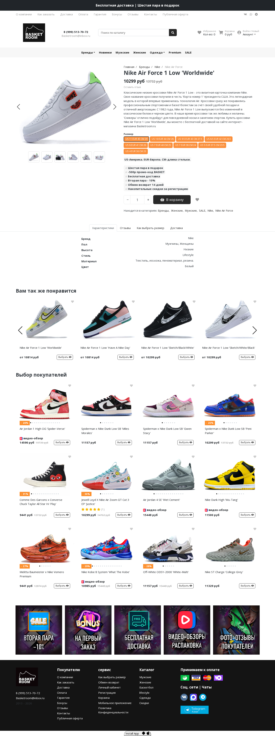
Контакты (150, 14)
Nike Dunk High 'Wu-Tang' (221, 500)
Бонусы (117, 14)
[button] (18, 107)
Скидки (144, 703)
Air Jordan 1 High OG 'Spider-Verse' (42, 428)
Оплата (83, 14)
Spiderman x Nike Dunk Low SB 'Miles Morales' (105, 431)
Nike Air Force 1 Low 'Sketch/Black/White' (167, 347)
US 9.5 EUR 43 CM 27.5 (190, 139)
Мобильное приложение (115, 703)
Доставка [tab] (176, 228)
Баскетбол (146, 687)
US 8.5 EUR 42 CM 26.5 (219, 139)
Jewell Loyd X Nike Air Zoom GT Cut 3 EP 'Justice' (105, 502)
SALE (188, 52)
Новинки (105, 52)
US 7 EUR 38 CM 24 (185, 145)
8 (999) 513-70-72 (76, 32)
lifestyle (144, 692)
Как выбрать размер (112, 677)
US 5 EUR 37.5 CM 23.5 (212, 145)
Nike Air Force (224, 210)
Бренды (87, 52)
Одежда (156, 52)
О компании (24, 14)
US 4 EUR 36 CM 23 (136, 151)
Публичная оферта (175, 14)
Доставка (66, 14)
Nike (210, 210)
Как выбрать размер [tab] (150, 228)
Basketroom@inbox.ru (76, 36)
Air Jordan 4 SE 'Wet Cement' (161, 500)
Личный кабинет (109, 687)
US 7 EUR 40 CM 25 (160, 145)
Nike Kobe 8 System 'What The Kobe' (105, 572)
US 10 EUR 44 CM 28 (163, 139)
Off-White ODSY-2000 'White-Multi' (166, 572)
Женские (139, 52)
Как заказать (46, 14)
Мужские (122, 52)
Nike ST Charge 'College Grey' (224, 572)
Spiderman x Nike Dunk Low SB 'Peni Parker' (228, 431)
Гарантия (100, 14)
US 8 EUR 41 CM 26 (136, 145)
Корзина (104, 698)
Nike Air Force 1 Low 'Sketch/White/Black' (228, 347)
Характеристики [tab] (103, 228)
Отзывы (133, 14)
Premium (175, 52)
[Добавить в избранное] (197, 199)
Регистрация (107, 692)
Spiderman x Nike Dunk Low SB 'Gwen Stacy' (167, 431)
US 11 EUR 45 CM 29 (136, 139)
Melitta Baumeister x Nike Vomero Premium (42, 574)
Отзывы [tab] (125, 228)
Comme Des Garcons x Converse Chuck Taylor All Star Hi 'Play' (41, 502)
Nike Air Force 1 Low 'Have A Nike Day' (105, 347)
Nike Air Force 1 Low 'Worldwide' (41, 347)
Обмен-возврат (108, 682)
